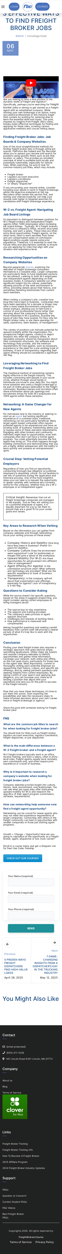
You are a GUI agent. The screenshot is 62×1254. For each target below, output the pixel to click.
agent (19, 416)
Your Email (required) (20, 892)
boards (30, 267)
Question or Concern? (14, 1195)
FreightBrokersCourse (31, 1237)
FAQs (5, 1189)
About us (7, 1080)
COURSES (42, 6)
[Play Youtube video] (31, 82)
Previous (10, 954)
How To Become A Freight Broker (20, 1155)
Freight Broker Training (15, 1143)
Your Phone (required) (21, 909)
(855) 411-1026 (15, 1052)
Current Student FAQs (14, 1201)
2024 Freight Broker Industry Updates (23, 1168)
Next (55, 950)
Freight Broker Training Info (17, 1149)
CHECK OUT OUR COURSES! (23, 858)
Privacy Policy (45, 1242)
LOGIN (14, 6)
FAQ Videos (8, 1207)
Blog (4, 1086)
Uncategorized (36, 36)
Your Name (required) (20, 876)
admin (20, 36)
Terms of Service (11, 1092)
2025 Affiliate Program (14, 1162)
